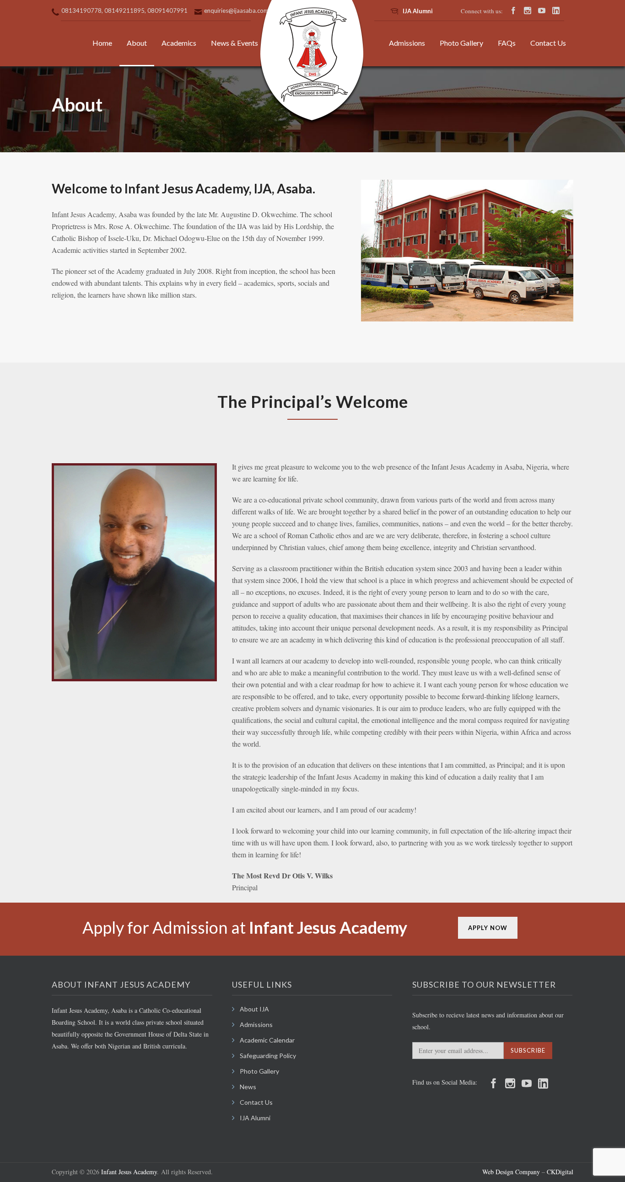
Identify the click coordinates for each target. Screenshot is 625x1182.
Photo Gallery (461, 42)
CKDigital (559, 1171)
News (248, 1087)
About (137, 42)
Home (102, 42)
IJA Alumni (418, 11)
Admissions (407, 42)
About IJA (254, 1009)
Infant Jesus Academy (129, 1171)
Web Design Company (511, 1171)
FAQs (507, 42)
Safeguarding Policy (268, 1055)
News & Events (234, 42)
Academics (179, 42)
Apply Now (487, 927)
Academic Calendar (267, 1040)
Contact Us (548, 42)
